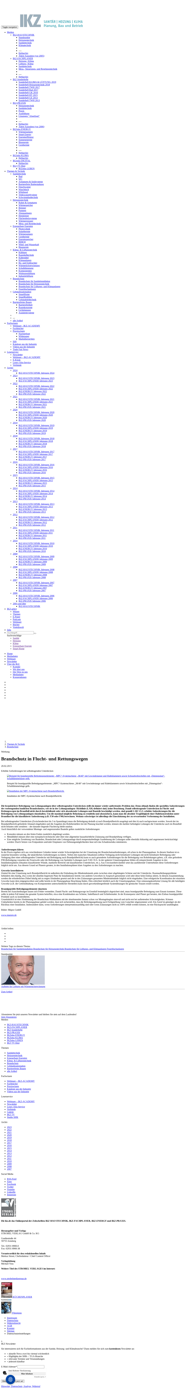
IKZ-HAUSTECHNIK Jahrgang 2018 (36, 438)
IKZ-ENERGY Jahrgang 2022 (33, 391)
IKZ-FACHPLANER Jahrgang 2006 (36, 598)
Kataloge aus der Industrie (25, 344)
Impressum (12, 1318)
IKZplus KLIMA (21, 155)
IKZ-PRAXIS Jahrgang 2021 (32, 407)
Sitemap (10, 1331)
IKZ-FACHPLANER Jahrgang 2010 (36, 546)
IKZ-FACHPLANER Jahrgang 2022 (36, 388)
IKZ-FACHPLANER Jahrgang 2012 (36, 520)
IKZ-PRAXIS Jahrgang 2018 (32, 446)
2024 (15, 370)
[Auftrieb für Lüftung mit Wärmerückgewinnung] (93, 970)
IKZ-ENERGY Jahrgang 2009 (33, 561)
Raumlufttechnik (26, 255)
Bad (20, 176)
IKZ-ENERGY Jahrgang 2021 (33, 404)
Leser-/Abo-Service (22, 362)
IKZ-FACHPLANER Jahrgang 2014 (36, 493)
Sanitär (16, 638)
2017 (15, 449)
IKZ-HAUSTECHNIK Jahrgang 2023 (36, 378)
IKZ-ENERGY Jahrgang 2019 (33, 430)
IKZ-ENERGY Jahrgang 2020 (33, 417)
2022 (15, 383)
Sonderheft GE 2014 (28, 98)
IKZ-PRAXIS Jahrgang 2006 (32, 601)
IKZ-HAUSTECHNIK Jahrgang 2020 (36, 412)
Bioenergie (24, 142)
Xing (9, 1181)
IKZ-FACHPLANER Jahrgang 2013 (36, 506)
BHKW (22, 242)
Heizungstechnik (26, 40)
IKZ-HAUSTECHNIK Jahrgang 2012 (36, 517)
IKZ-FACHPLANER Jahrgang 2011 (36, 533)
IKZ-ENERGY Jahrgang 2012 (33, 522)
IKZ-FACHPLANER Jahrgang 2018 (36, 441)
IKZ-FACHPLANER (23, 58)
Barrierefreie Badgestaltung (31, 184)
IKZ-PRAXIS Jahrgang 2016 (32, 472)
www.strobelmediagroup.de (14, 1278)
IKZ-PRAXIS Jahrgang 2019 (32, 433)
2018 (15, 436)
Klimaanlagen (25, 260)
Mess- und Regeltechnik (30, 223)
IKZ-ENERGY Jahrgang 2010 (33, 548)
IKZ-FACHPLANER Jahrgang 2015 (36, 480)
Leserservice (12, 352)
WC (20, 179)
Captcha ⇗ (40, 1377)
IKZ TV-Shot (19, 166)
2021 (15, 396)
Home (10, 653)
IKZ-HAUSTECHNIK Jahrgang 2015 (36, 478)
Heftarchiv (23, 53)
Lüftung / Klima (26, 63)
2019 (15, 423)
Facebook (11, 1184)
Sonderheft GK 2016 (28, 92)
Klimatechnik (25, 45)
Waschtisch (24, 189)
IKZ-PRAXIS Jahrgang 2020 (32, 420)
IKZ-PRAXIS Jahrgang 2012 (32, 525)
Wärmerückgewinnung (29, 265)
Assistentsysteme (26, 312)
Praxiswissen (19, 331)
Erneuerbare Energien (23, 226)
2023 (15, 375)
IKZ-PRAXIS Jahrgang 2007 (32, 590)
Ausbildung (24, 113)
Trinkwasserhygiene (28, 195)
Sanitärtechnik (25, 42)
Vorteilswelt (18, 627)
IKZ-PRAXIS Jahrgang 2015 (32, 485)
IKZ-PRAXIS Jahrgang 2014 (32, 499)
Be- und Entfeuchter (28, 263)
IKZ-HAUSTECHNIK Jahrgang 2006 (36, 596)
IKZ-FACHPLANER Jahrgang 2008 (36, 572)
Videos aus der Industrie (24, 347)
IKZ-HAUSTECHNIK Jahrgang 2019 (36, 425)
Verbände (17, 365)
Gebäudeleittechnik (27, 299)
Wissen (16, 611)
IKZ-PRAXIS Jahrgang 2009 (32, 564)
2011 (15, 527)
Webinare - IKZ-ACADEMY (26, 326)
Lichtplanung (25, 310)
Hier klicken (27, 1374)
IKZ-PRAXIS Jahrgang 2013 (32, 512)
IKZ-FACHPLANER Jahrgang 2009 (36, 559)
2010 (15, 540)
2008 (15, 567)
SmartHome (24, 294)
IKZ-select (12, 609)
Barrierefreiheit (25, 305)
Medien (10, 32)
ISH (15, 341)
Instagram (11, 1194)
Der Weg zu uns (20, 672)
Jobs (9, 630)
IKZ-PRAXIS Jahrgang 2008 (32, 577)
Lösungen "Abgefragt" (29, 116)
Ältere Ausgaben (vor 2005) (31, 56)
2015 (15, 475)
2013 (15, 501)
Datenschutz (12, 1320)
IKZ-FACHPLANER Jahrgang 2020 (36, 415)
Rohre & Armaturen (28, 202)
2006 (15, 593)
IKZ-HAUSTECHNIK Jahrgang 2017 (36, 451)
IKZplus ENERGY (22, 129)
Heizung (17, 641)
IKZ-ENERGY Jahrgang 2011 (33, 535)
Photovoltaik (24, 229)
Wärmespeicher (26, 205)
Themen (16, 614)
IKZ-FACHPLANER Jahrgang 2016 (36, 467)
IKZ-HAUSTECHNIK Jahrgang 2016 (36, 464)
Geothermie (24, 145)
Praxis (21, 111)
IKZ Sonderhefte (20, 79)
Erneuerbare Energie (22, 646)
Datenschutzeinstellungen (18, 1333)
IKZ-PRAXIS (19, 103)
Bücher (16, 624)
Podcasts (17, 619)
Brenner (22, 208)
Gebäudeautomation (22, 291)
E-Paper (16, 616)
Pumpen (22, 210)
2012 (15, 514)
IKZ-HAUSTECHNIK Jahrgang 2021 (36, 399)
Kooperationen (19, 677)
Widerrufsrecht (13, 1323)
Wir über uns (19, 669)
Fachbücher (18, 328)
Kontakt (16, 666)
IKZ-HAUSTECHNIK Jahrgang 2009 (36, 556)
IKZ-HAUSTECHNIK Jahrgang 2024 (36, 373)
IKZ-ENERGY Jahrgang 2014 (33, 496)
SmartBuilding (25, 297)
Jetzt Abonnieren (9, 1017)
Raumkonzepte (25, 307)
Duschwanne (25, 187)
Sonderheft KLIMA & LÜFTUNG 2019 (37, 82)
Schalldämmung (26, 268)
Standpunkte (24, 37)
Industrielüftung (26, 276)
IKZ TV (11, 1114)
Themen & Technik (16, 171)
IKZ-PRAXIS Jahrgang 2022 (32, 394)
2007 (15, 580)
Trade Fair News (20, 349)
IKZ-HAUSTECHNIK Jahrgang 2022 (36, 386)
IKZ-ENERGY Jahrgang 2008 (33, 575)
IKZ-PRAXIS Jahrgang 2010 (32, 551)
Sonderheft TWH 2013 (29, 100)
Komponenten (25, 271)
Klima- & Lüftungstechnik (25, 250)
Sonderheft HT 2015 (28, 95)
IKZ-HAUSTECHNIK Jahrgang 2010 (36, 543)
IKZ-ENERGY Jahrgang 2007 (33, 588)
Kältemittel (24, 257)
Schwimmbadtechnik (28, 197)
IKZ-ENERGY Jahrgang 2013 (33, 509)
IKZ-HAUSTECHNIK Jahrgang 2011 (36, 530)
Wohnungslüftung (27, 273)
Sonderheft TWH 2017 (29, 87)
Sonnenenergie (25, 139)
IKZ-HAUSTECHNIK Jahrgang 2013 (36, 504)
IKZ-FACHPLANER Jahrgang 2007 (36, 585)
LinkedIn (11, 1192)
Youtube (11, 1189)
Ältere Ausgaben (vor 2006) (31, 126)
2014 (15, 488)
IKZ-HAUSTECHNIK (23, 35)
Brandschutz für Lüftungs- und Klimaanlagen (39, 286)
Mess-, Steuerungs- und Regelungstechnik (38, 69)
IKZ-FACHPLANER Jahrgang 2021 (36, 402)
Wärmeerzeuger (26, 221)
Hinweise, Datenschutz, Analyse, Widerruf (20, 1386)
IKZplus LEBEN (27, 168)
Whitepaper (24, 336)
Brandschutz (18, 278)
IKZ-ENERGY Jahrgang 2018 (33, 444)
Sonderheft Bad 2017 (28, 90)
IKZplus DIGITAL (22, 160)
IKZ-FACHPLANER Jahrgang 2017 (36, 454)
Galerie (10, 1112)
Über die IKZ (13, 664)
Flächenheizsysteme (28, 218)
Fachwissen (12, 323)
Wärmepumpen (26, 132)
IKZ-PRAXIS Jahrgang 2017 (32, 459)
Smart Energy (25, 134)
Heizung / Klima (26, 61)
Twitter (10, 1187)
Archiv (10, 368)
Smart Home (18, 648)
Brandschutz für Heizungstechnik (34, 284)
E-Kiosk (16, 360)
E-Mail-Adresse (9, 1366)
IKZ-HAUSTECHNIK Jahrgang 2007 (36, 582)
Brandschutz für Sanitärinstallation (34, 281)
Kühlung (23, 252)
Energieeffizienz (26, 137)
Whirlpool (23, 192)
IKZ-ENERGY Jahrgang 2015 (33, 483)
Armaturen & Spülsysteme (31, 181)
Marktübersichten (27, 339)
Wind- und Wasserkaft (29, 244)
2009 (15, 554)
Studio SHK (12, 1117)
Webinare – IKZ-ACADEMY (27, 357)
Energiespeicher (26, 239)
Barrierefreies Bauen (22, 302)
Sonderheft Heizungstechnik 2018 (34, 84)
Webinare (17, 622)
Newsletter (18, 354)
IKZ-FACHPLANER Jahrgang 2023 (36, 381)
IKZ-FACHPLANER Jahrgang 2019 (36, 428)
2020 (15, 409)
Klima (15, 643)
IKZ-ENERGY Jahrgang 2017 (33, 457)
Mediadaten (12, 656)
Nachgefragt (24, 333)
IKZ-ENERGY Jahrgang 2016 (33, 470)
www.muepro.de (9, 915)
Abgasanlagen (25, 213)
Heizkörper (24, 215)
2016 (15, 462)
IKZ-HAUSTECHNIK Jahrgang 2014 (36, 491)
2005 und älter (19, 603)
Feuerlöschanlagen (27, 289)
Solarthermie (24, 231)
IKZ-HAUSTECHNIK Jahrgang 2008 (36, 569)
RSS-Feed (11, 1179)
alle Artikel (18, 320)
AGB (9, 1325)
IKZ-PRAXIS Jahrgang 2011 (32, 538)
